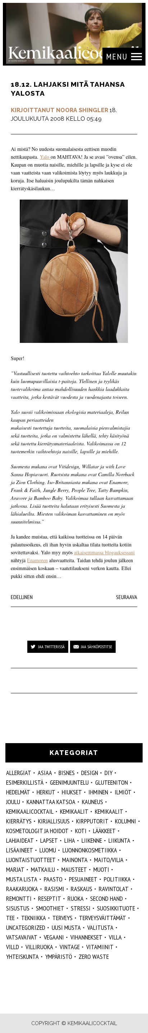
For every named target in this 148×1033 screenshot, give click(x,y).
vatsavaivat (21, 937)
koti (81, 831)
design (89, 773)
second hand (106, 898)
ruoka (76, 898)
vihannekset (86, 937)
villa (115, 937)
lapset (49, 840)
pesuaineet (83, 879)
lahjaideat (20, 840)
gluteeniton (111, 782)
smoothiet (50, 908)
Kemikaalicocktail (30, 811)
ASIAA (45, 773)
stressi (81, 908)
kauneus (92, 802)
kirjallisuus (54, 821)
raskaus (81, 889)
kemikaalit (74, 811)
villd (12, 947)
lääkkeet (104, 831)
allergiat (18, 773)
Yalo (45, 156)
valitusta (100, 927)
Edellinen (22, 597)
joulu (13, 802)
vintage (70, 947)
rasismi (54, 889)
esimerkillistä (24, 782)
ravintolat (114, 889)
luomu (48, 850)
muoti (101, 869)
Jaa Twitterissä (51, 646)
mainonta (75, 860)
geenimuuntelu (69, 782)
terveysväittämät (102, 918)
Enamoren (37, 560)
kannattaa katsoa (51, 802)
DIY (108, 773)
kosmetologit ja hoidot (37, 831)
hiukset (72, 792)
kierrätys (19, 821)
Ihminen (98, 792)
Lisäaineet (19, 850)
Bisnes (67, 773)
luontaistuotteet (31, 860)
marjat (15, 869)
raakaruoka (22, 889)
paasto (53, 879)
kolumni (125, 821)
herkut (46, 792)
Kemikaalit (109, 811)
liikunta (119, 840)
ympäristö (58, 956)
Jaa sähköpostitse (96, 646)
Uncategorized (25, 927)
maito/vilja (109, 860)
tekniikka (33, 918)
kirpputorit (92, 821)
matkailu (43, 869)
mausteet (74, 869)
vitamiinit (100, 947)
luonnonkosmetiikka (90, 850)
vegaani (54, 937)
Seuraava (126, 597)
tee (10, 918)
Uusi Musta (66, 927)
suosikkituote (116, 908)
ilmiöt (123, 792)
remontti (19, 898)
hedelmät (18, 792)
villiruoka (39, 947)
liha (69, 840)
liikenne (92, 840)
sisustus (17, 908)
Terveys (62, 918)
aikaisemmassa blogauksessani (104, 552)
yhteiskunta (22, 956)
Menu (117, 56)
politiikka (117, 879)
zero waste (94, 956)
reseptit (49, 898)
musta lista (21, 879)
